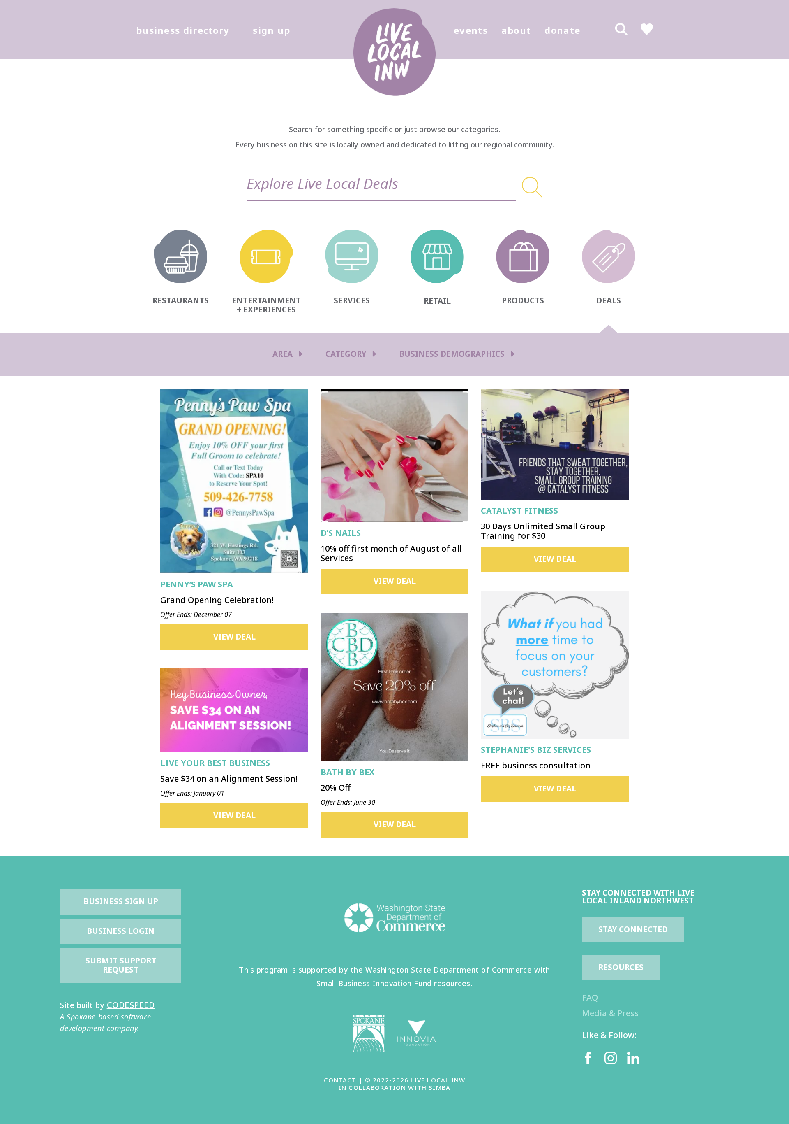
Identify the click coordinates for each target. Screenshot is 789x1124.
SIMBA (439, 1087)
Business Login (121, 931)
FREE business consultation (536, 765)
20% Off (336, 787)
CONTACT (340, 1080)
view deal (234, 636)
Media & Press (610, 1013)
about (516, 30)
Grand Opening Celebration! (217, 600)
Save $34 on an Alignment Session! (229, 778)
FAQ (590, 997)
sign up (271, 30)
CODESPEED (131, 1004)
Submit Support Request (121, 965)
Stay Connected (633, 929)
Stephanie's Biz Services (536, 749)
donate (562, 30)
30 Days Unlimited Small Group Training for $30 (543, 530)
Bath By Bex (347, 772)
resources (621, 967)
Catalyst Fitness (519, 510)
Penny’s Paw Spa (196, 584)
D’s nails (341, 533)
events (471, 30)
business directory (182, 30)
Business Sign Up (120, 901)
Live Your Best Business (215, 763)
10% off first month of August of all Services (391, 553)
